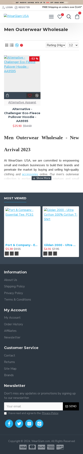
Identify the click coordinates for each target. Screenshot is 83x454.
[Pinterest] (39, 424)
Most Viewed (15, 198)
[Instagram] (29, 424)
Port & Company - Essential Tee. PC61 (22, 245)
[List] (11, 45)
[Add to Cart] (7, 254)
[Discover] (60, 447)
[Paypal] (41, 447)
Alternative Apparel (22, 102)
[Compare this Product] (36, 95)
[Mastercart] (32, 447)
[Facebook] (9, 424)
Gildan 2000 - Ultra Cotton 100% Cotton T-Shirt (61, 245)
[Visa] (23, 447)
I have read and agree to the (33, 413)
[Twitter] (19, 424)
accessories (30, 174)
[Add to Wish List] (29, 95)
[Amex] (50, 447)
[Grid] (6, 45)
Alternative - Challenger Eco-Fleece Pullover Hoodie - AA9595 (22, 115)
